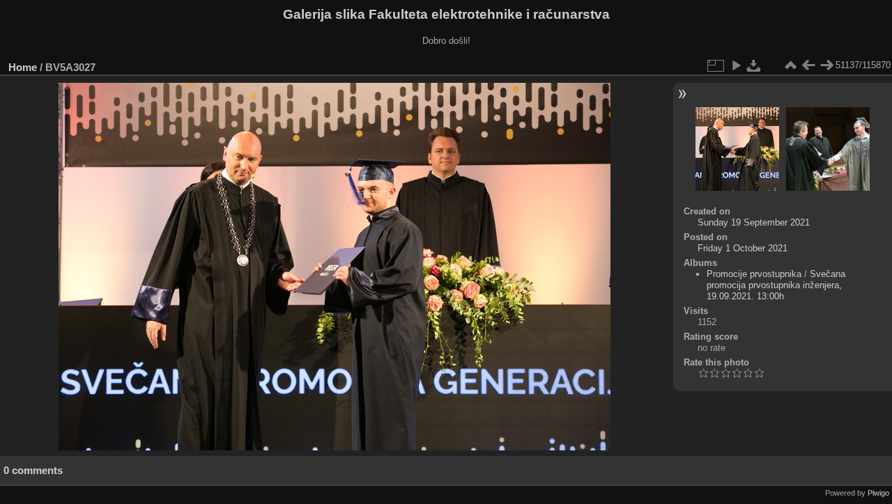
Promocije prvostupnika (754, 274)
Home (22, 67)
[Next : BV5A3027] (826, 65)
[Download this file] (754, 65)
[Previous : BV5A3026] (808, 65)
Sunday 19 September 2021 (754, 222)
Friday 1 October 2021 (742, 248)
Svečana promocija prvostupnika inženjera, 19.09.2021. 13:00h (776, 285)
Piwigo (878, 493)
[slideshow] (736, 65)
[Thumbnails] (790, 65)
